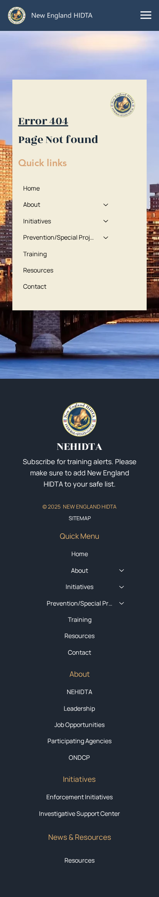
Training (35, 254)
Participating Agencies (79, 741)
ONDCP (79, 757)
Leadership (79, 708)
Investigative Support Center (79, 813)
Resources (38, 270)
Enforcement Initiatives (79, 797)
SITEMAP (80, 518)
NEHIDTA (79, 692)
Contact (34, 286)
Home (31, 188)
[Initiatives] (106, 221)
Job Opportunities (79, 724)
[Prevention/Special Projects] (106, 237)
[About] (106, 204)
